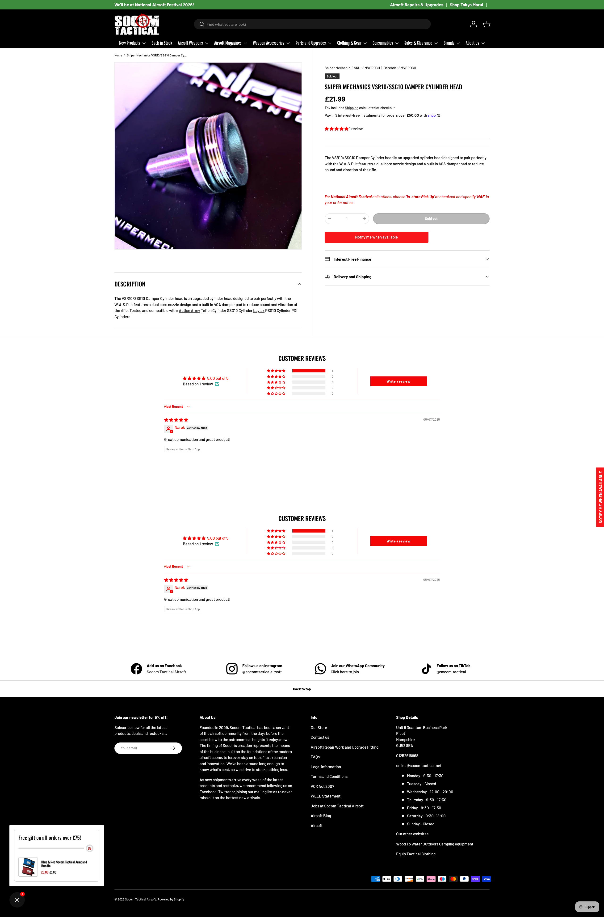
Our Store (319, 727)
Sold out (431, 218)
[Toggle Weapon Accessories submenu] (288, 43)
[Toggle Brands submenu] (458, 43)
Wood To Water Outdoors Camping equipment (434, 843)
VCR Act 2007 (322, 786)
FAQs (315, 756)
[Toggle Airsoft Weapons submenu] (207, 43)
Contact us (320, 737)
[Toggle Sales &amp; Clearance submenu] (436, 43)
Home (118, 55)
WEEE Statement (325, 795)
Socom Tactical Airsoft (166, 671)
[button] (487, 24)
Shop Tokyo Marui (466, 4)
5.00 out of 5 (217, 378)
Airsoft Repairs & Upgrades (416, 4)
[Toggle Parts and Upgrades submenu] (329, 43)
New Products (129, 43)
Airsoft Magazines (228, 43)
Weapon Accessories (268, 43)
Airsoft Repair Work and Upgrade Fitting (344, 747)
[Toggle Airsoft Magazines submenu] (245, 43)
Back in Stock (161, 43)
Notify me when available (376, 237)
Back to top (302, 689)
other (407, 833)
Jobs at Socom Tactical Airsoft (337, 805)
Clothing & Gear (349, 43)
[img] (176, 419)
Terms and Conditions (329, 776)
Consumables (383, 43)
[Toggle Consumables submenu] (397, 43)
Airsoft (317, 825)
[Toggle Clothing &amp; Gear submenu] (365, 43)
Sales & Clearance (418, 43)
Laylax (258, 310)
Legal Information (326, 766)
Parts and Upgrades (311, 43)
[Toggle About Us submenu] (483, 43)
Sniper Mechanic (337, 68)
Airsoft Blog (321, 815)
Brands (449, 43)
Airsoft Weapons (190, 43)
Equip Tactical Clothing (416, 853)
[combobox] (312, 24)
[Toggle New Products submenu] (144, 43)
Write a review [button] (398, 381)
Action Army (189, 310)
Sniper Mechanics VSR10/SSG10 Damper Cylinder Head (157, 55)
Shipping (351, 108)
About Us (472, 43)
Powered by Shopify (171, 899)
